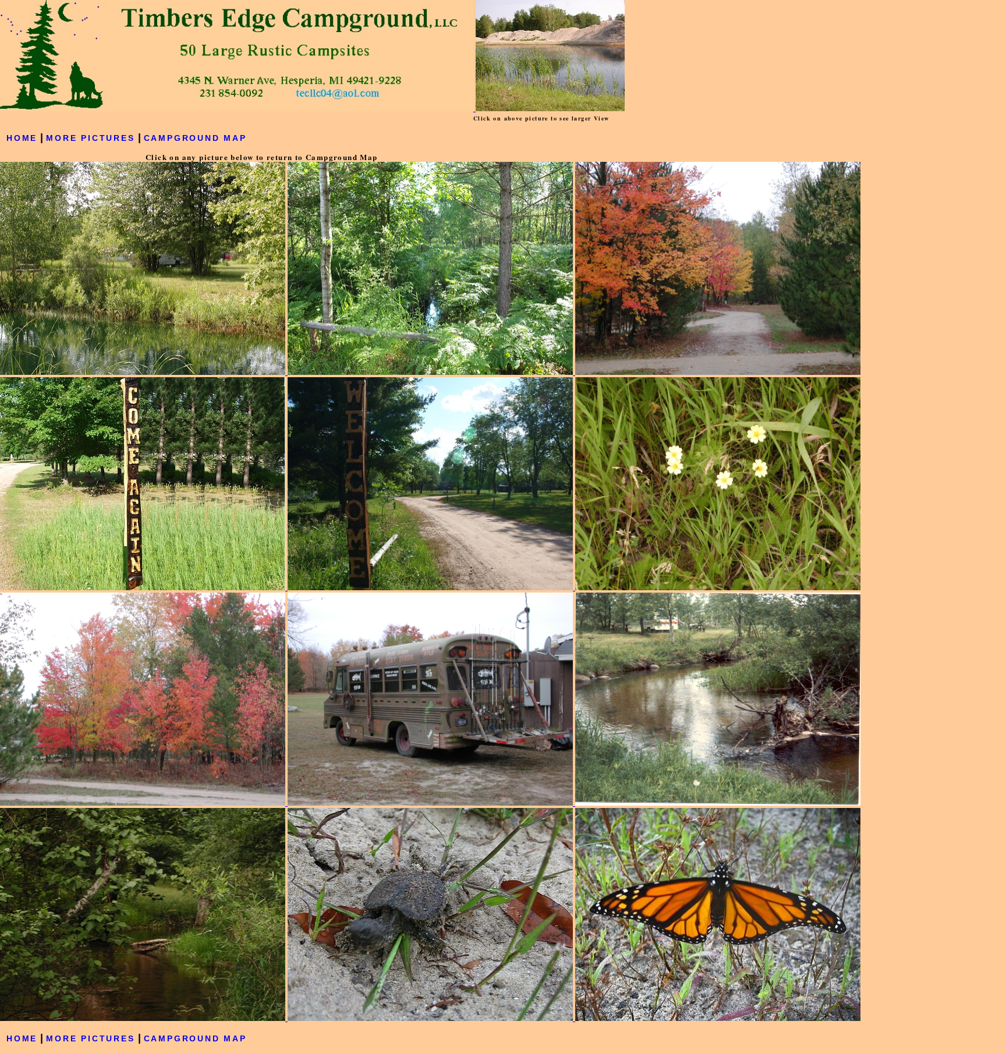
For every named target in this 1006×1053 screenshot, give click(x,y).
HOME (21, 138)
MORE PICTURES (90, 138)
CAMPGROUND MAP (195, 138)
